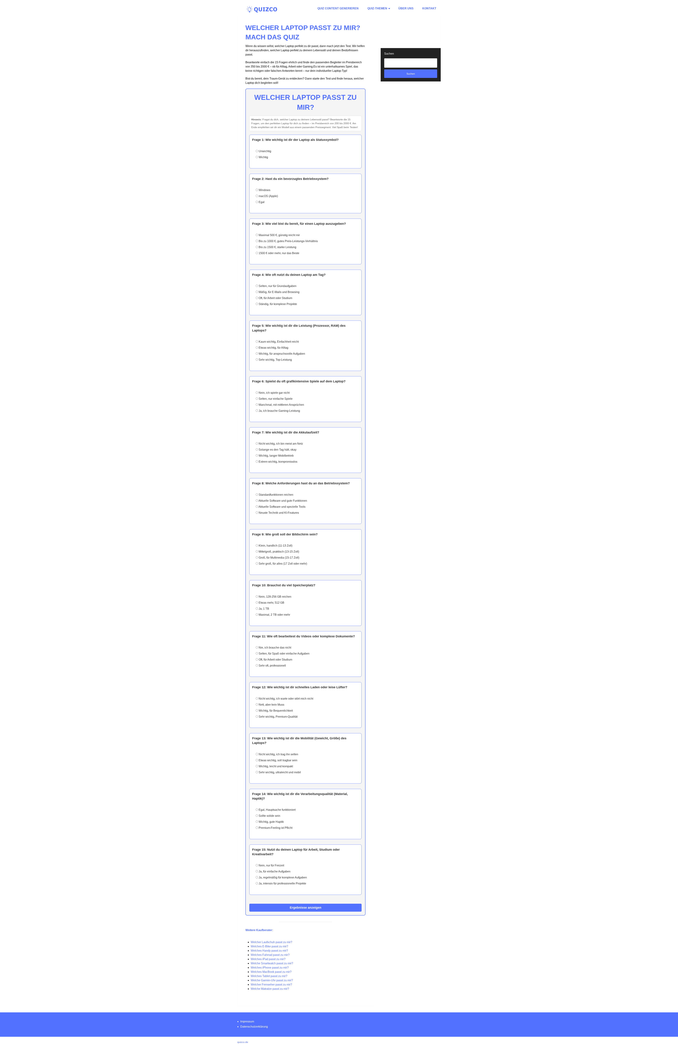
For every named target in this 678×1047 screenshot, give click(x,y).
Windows (264, 190)
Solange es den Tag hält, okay (277, 449)
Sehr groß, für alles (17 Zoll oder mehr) (282, 563)
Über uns (406, 8)
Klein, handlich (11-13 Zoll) (275, 545)
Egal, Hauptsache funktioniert (277, 809)
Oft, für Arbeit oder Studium (275, 298)
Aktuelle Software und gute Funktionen (282, 500)
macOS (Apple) (268, 196)
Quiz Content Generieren (338, 8)
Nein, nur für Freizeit (271, 865)
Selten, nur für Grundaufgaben (277, 286)
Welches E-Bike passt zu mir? (269, 946)
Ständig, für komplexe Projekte (277, 304)
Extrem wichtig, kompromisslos (277, 461)
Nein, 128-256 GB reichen (274, 596)
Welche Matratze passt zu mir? (270, 988)
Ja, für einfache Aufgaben (274, 871)
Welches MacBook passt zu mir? (271, 971)
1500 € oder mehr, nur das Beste (278, 253)
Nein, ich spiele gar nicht (274, 392)
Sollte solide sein (269, 815)
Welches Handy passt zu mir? (269, 950)
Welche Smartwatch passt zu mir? (272, 963)
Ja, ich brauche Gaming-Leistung (279, 410)
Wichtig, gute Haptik (271, 821)
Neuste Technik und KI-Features (278, 512)
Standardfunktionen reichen (275, 494)
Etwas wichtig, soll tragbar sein (277, 760)
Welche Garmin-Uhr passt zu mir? (272, 980)
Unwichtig (264, 151)
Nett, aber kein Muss (271, 704)
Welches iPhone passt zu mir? (270, 967)
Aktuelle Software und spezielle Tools (281, 506)
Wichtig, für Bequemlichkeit (275, 710)
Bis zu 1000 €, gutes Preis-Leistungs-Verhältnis (288, 241)
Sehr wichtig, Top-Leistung (275, 359)
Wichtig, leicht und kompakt (275, 766)
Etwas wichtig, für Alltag (273, 347)
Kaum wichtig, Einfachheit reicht (278, 341)
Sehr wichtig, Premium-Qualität (278, 716)
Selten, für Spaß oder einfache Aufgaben (284, 653)
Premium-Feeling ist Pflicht (275, 827)
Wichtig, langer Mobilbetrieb (276, 455)
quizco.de (242, 1042)
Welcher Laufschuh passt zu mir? (271, 942)
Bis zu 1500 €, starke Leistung (277, 247)
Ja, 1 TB (263, 608)
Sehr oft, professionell (272, 665)
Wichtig (263, 157)
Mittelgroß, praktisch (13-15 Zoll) (278, 551)
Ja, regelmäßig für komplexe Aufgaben (282, 877)
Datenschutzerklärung (254, 1026)
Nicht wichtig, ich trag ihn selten (278, 754)
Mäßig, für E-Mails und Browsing (278, 292)
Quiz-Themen (377, 8)
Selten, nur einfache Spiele (275, 398)
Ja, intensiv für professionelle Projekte (282, 883)
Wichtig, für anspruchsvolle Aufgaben (281, 353)
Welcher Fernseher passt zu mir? (271, 984)
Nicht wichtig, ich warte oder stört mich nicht (285, 698)
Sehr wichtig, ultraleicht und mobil (279, 772)
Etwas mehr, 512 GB (271, 602)
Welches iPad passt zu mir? (268, 959)
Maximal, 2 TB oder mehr (274, 614)
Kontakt (429, 8)
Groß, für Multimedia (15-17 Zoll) (278, 557)
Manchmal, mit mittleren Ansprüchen (281, 404)
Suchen (389, 53)
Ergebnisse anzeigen (305, 907)
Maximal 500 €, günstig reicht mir (279, 235)
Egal (261, 202)
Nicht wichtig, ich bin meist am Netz (280, 443)
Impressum (247, 1021)
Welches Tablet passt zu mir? (269, 976)
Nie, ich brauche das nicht (274, 647)
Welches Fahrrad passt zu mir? (270, 954)
